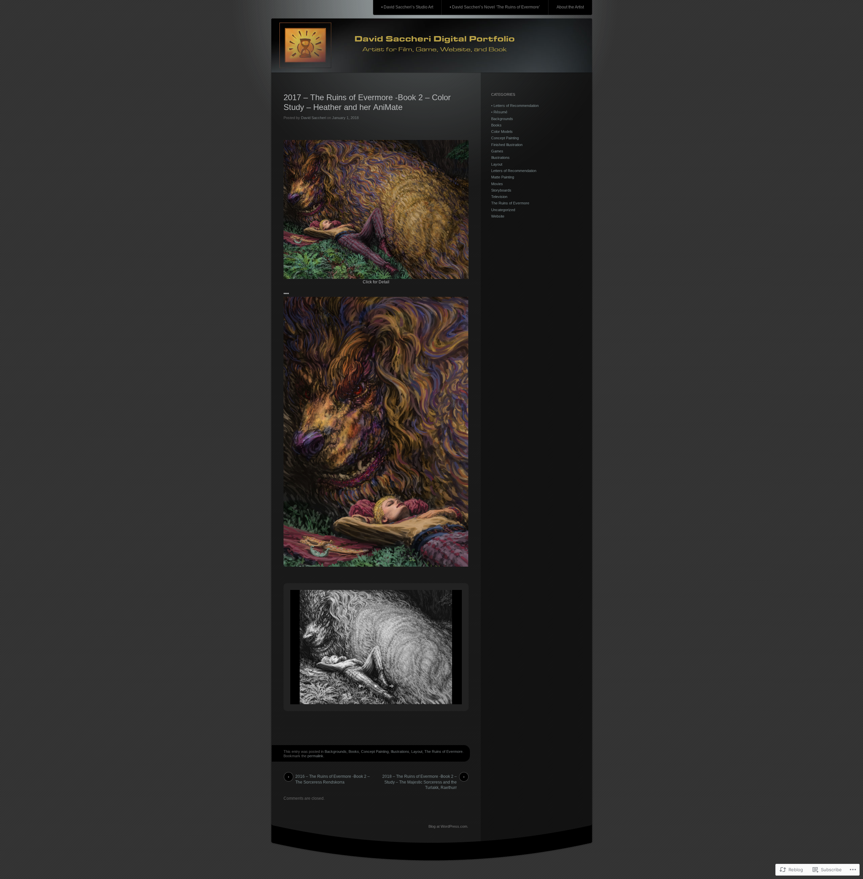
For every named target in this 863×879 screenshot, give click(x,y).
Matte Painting (502, 177)
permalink (315, 756)
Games (497, 151)
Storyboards (501, 190)
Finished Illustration (507, 145)
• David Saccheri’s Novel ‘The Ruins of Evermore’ (495, 7)
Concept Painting (375, 751)
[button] (360, 686)
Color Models (502, 132)
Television (499, 197)
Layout (416, 751)
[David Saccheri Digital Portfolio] (431, 46)
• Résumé (499, 112)
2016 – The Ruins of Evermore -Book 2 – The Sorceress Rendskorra (332, 778)
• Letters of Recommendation (515, 106)
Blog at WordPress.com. (448, 826)
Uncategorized (503, 210)
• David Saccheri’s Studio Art (407, 7)
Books (354, 751)
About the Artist (570, 7)
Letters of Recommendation (513, 171)
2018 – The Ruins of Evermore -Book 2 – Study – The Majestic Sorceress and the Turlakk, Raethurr (419, 778)
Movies (497, 184)
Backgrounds (336, 751)
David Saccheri (313, 118)
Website (497, 216)
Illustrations (400, 751)
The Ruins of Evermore (443, 751)
